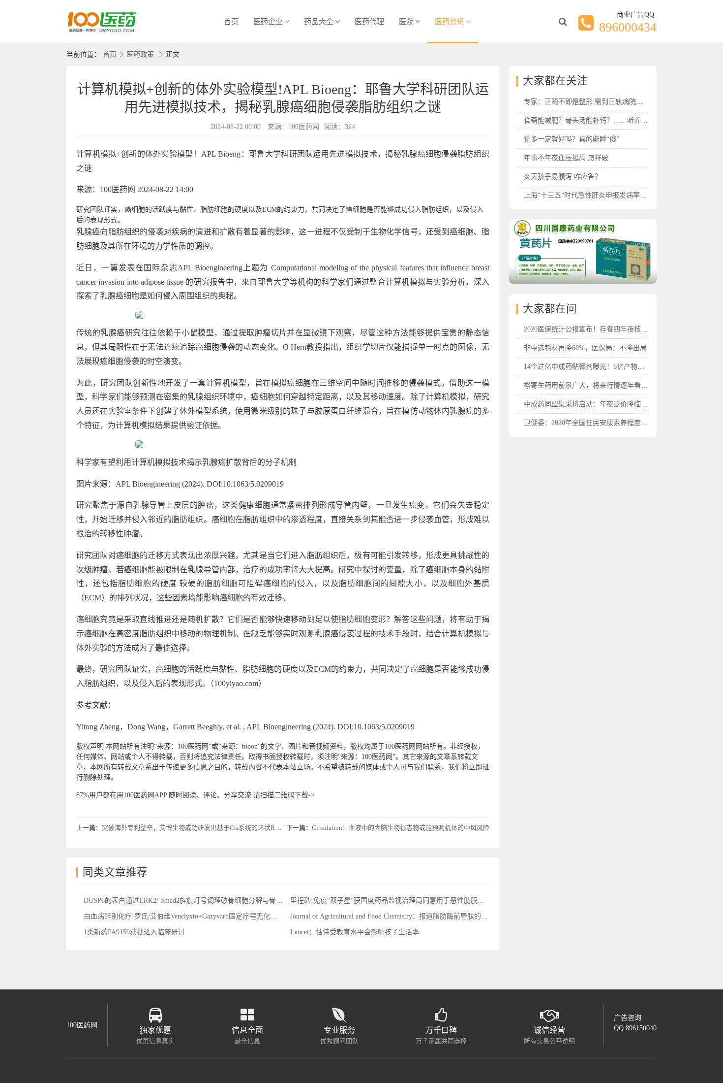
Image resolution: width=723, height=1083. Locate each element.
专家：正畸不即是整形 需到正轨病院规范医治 (593, 101)
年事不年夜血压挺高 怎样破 (566, 158)
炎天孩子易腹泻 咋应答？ (563, 176)
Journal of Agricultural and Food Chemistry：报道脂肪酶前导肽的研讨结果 (399, 916)
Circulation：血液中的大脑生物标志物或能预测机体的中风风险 (400, 827)
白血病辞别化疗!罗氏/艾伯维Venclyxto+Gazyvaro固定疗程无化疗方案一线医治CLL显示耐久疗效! (229, 916)
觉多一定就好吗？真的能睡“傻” (571, 139)
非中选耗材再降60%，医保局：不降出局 (585, 348)
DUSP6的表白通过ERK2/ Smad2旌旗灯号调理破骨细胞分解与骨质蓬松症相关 (200, 900)
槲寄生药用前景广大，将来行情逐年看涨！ (589, 385)
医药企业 (268, 22)
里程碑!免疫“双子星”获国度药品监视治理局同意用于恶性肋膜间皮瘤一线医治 (408, 900)
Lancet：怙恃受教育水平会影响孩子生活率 (354, 932)
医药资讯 (449, 22)
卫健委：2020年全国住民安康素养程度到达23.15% (600, 423)
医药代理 (369, 22)
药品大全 (318, 22)
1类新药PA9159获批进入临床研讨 (134, 932)
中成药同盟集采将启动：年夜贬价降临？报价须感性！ (606, 404)
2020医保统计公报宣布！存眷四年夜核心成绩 (593, 329)
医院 (406, 22)
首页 (231, 22)
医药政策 (140, 54)
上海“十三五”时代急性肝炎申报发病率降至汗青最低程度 (609, 195)
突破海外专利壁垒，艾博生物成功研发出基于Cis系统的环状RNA (193, 827)
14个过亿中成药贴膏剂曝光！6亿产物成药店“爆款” (601, 366)
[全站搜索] (563, 21)
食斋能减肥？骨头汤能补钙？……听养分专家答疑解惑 (606, 120)
